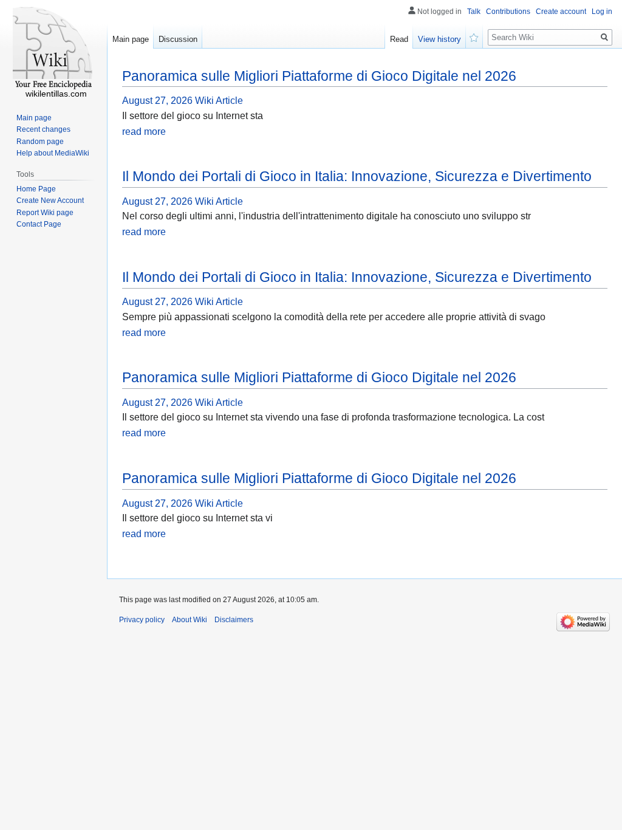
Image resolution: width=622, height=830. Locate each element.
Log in (602, 11)
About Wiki (189, 620)
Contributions (508, 11)
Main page (130, 39)
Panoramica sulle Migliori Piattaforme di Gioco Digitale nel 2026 (319, 76)
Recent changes (43, 129)
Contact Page (38, 224)
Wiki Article (219, 100)
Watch (474, 36)
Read (399, 39)
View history (439, 39)
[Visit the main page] (53, 48)
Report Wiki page (44, 212)
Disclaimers (233, 620)
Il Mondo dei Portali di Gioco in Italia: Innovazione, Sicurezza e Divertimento (357, 176)
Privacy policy (142, 620)
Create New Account (50, 200)
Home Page (36, 189)
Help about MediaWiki (52, 153)
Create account (561, 11)
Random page (40, 141)
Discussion (178, 39)
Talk (473, 11)
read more (144, 131)
